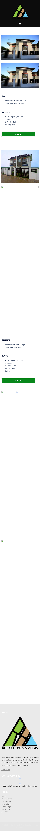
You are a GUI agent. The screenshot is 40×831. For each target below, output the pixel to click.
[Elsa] (20, 47)
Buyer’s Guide (6, 804)
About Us (4, 812)
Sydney (21, 828)
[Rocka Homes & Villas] (20, 11)
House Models (6, 799)
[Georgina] (20, 166)
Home (3, 796)
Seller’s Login (6, 807)
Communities (6, 801)
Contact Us (5, 809)
